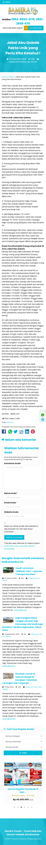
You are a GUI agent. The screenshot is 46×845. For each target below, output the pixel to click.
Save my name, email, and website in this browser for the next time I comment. (21, 529)
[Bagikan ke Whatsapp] (10, 432)
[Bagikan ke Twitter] (16, 432)
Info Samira (21, 61)
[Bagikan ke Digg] (22, 432)
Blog (35, 578)
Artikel (12, 61)
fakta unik (9, 422)
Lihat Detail (25, 774)
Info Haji (39, 634)
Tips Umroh (32, 61)
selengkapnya (20, 610)
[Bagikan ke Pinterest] (33, 432)
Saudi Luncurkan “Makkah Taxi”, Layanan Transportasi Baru (28, 571)
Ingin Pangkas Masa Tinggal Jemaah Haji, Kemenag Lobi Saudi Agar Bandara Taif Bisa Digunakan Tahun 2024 (22, 624)
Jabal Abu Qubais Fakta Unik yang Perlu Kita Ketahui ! (23, 48)
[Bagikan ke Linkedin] (27, 432)
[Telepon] (43, 419)
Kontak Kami (36, 28)
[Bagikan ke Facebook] (4, 432)
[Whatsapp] (43, 415)
